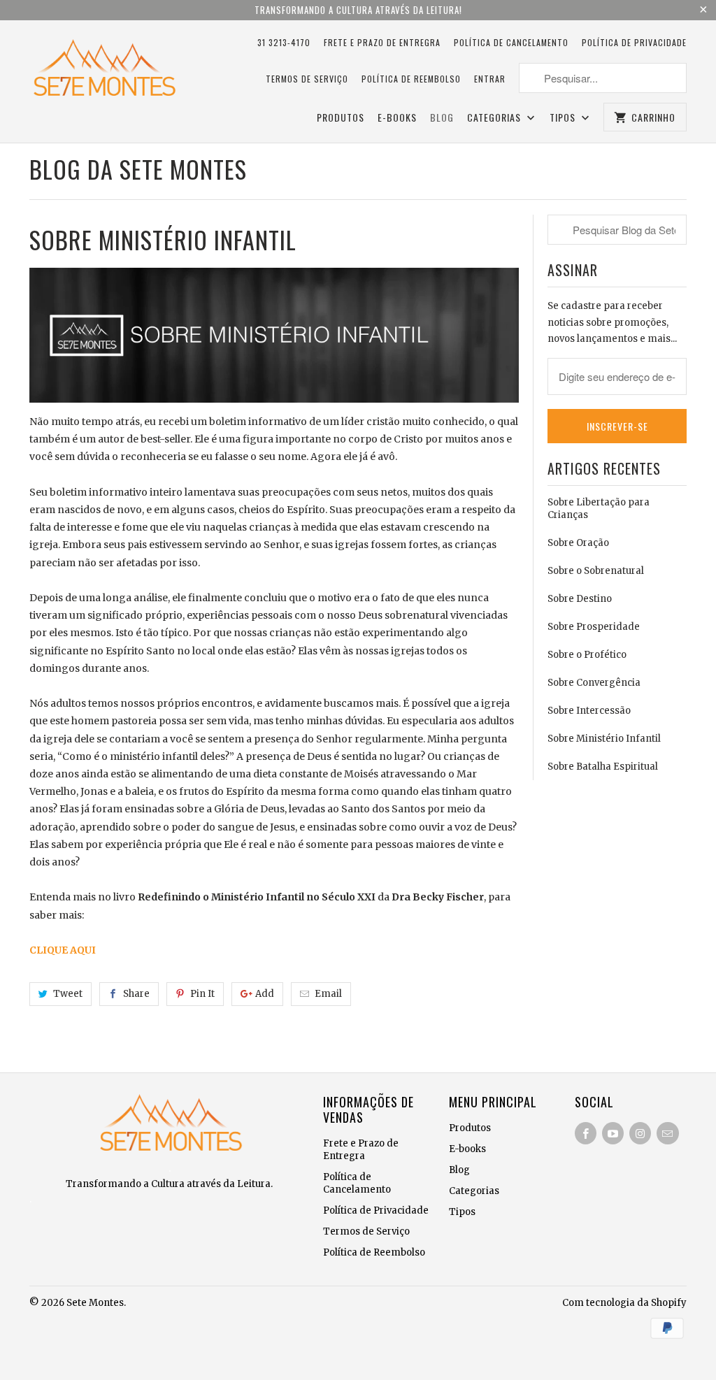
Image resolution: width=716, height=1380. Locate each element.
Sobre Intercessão (589, 711)
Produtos (340, 117)
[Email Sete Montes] (667, 1133)
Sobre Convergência (593, 683)
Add (264, 994)
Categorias (495, 117)
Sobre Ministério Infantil (604, 739)
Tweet (68, 994)
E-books (397, 117)
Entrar (490, 79)
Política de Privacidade (634, 42)
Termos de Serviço (307, 79)
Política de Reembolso (411, 79)
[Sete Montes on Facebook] (585, 1133)
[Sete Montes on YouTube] (613, 1133)
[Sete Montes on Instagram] (640, 1133)
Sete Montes (95, 1303)
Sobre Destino (579, 599)
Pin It (202, 994)
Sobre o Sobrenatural (595, 571)
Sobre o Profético (586, 655)
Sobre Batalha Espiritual (602, 766)
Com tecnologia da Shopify (624, 1303)
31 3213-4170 (283, 42)
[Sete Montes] (102, 71)
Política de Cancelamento (511, 42)
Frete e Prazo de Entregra (382, 42)
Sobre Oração (578, 543)
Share (136, 994)
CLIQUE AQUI (62, 950)
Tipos (564, 117)
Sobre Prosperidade (593, 627)
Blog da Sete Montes (138, 169)
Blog (442, 117)
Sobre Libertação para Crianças (598, 508)
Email (328, 994)
